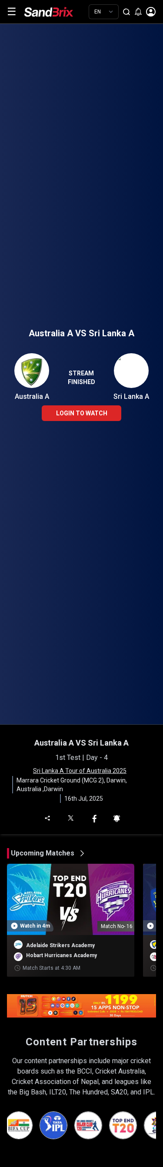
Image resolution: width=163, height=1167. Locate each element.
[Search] (126, 11)
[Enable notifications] (138, 12)
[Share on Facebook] (94, 817)
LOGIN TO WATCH (81, 413)
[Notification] (117, 817)
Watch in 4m (35, 926)
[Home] (55, 12)
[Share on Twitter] (70, 817)
